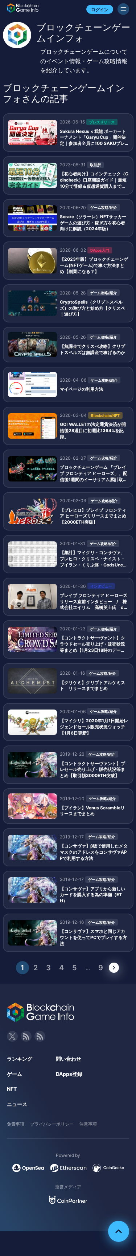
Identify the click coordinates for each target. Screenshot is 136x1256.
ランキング (19, 1059)
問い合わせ (68, 1059)
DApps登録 (69, 1074)
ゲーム (14, 1074)
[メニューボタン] (123, 9)
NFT (12, 1089)
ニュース (17, 1104)
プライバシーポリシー (52, 1124)
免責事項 (15, 1124)
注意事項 (88, 1124)
